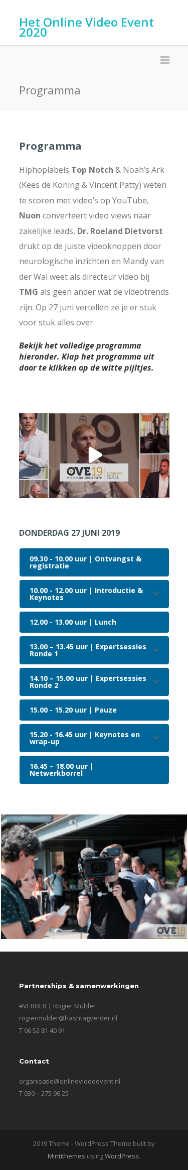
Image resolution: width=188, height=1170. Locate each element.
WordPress (122, 1155)
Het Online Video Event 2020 (86, 27)
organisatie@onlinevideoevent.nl (69, 1081)
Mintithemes (66, 1155)
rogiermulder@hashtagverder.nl (68, 1017)
